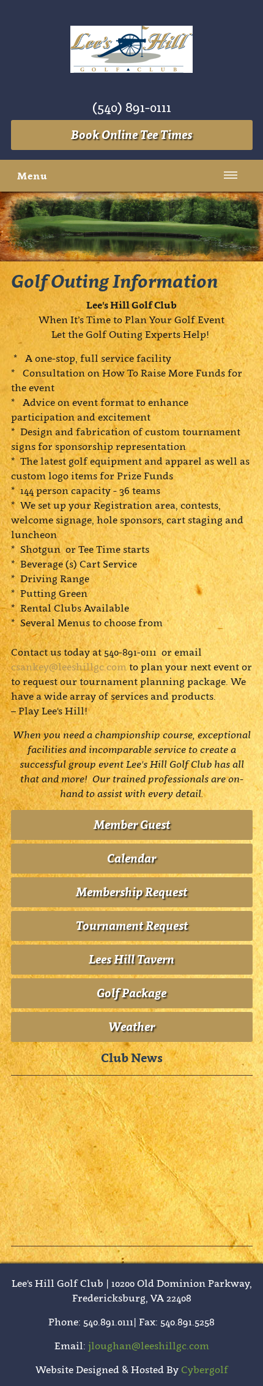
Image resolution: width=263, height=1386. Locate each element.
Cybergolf (204, 1369)
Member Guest (132, 824)
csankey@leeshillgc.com (69, 667)
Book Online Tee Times (131, 134)
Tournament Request (132, 925)
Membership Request (131, 892)
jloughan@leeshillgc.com (148, 1345)
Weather (131, 1026)
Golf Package (131, 993)
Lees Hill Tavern (131, 959)
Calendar (131, 858)
